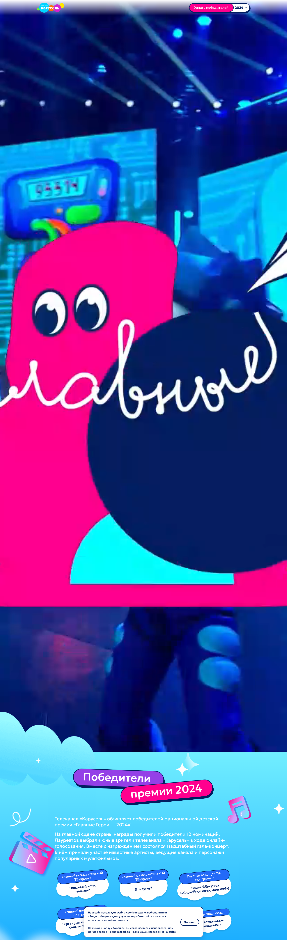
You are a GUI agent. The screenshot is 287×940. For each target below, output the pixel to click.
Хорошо (189, 922)
